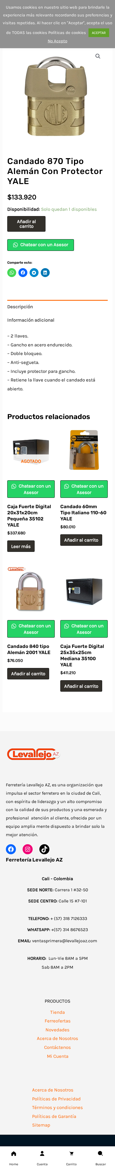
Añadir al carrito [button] (81, 540)
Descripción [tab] (20, 306)
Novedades (57, 1029)
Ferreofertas (58, 1021)
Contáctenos (57, 1047)
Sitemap (41, 1125)
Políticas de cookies (67, 32)
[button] (98, 56)
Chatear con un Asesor (43, 244)
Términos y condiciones (57, 1107)
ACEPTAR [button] (99, 33)
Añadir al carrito (26, 224)
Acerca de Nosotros (57, 1038)
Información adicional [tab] (30, 320)
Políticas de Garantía (54, 1116)
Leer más (21, 546)
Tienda (57, 1012)
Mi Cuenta (57, 1056)
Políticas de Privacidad (56, 1099)
